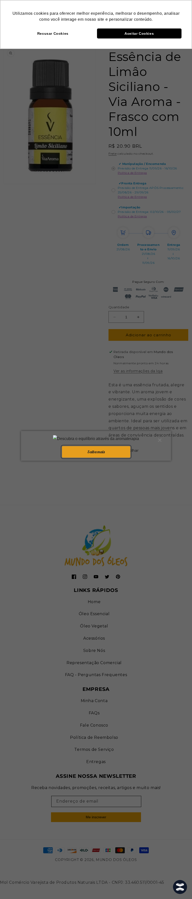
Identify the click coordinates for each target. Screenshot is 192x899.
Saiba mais (96, 451)
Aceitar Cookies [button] (139, 33)
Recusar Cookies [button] (52, 33)
